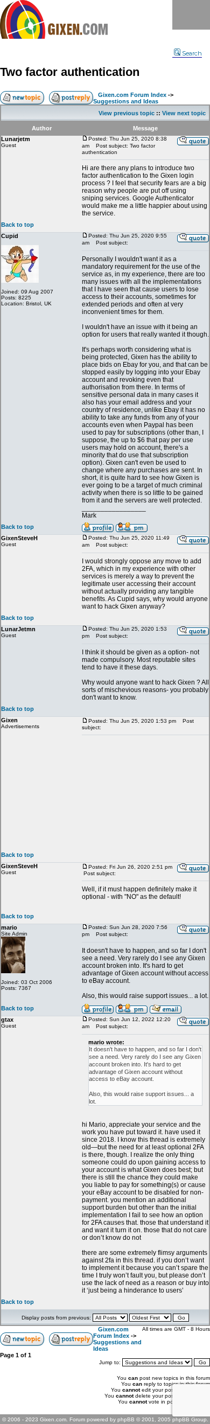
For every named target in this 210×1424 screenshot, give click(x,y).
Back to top (17, 224)
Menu (191, 15)
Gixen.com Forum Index (132, 95)
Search (192, 53)
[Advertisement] (145, 793)
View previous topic (127, 113)
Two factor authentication (69, 72)
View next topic (184, 113)
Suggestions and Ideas (125, 101)
